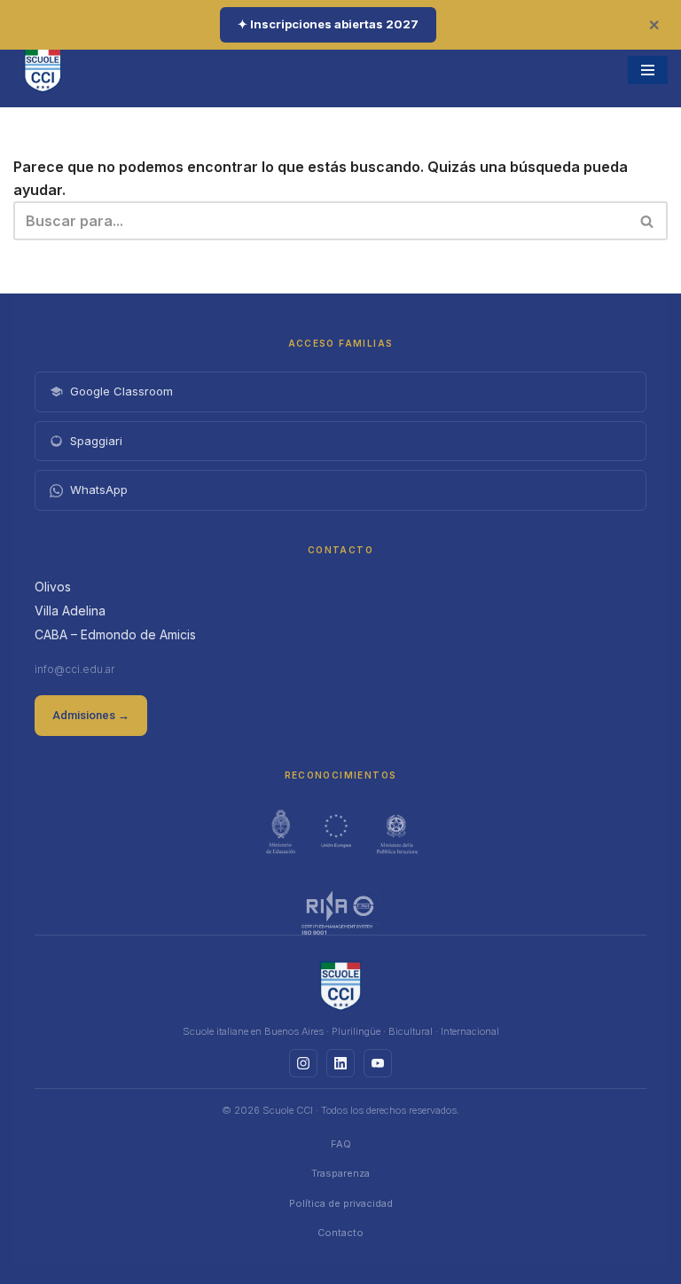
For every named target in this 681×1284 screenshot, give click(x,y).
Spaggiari (96, 441)
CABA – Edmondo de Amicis (115, 634)
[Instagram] (303, 1063)
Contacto (340, 1232)
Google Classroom (121, 391)
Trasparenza (340, 1173)
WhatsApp (99, 489)
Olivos (53, 586)
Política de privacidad (341, 1203)
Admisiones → (90, 715)
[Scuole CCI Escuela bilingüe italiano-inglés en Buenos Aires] (42, 69)
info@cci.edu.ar (74, 669)
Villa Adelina (70, 610)
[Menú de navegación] (648, 70)
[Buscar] (648, 220)
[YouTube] (378, 1063)
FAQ (341, 1144)
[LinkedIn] (340, 1063)
